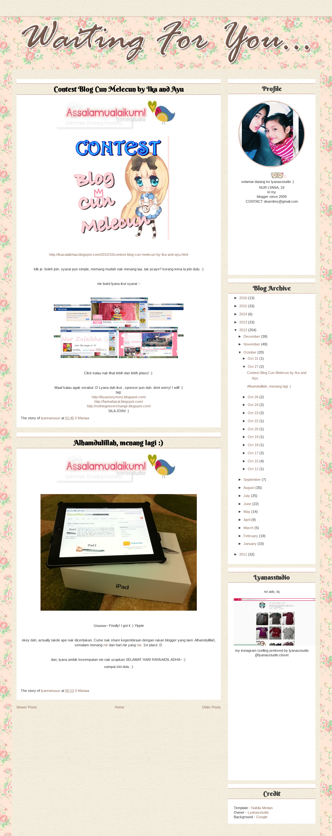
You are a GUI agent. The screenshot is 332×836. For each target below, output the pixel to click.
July (247, 496)
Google (261, 817)
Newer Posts (27, 707)
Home (119, 707)
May (247, 512)
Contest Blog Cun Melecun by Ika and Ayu (119, 89)
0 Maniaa (82, 418)
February (251, 536)
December (252, 336)
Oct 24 (253, 405)
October (250, 352)
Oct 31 (253, 358)
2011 (243, 554)
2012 (243, 330)
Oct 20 (253, 429)
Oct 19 (253, 437)
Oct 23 (253, 413)
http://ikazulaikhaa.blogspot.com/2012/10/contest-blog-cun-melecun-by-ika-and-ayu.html (118, 254)
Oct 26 (253, 397)
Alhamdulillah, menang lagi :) (118, 442)
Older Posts (211, 707)
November (252, 344)
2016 (243, 298)
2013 (243, 322)
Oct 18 (253, 445)
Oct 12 (253, 469)
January (250, 544)
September (252, 479)
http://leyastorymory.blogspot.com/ (119, 397)
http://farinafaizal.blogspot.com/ (118, 401)
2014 (243, 314)
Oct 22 (253, 421)
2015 (243, 306)
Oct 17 (253, 453)
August (249, 488)
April (247, 520)
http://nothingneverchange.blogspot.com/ (119, 406)
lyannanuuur (51, 418)
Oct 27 (253, 366)
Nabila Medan (262, 808)
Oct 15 (253, 461)
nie (105, 645)
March (249, 528)
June (247, 504)
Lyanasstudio (258, 812)
